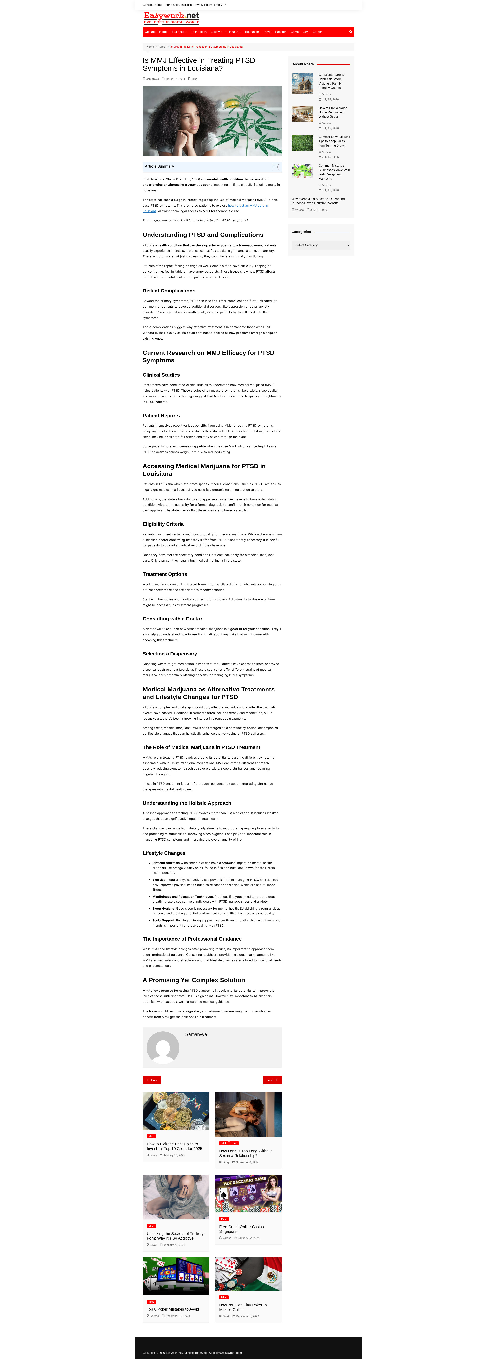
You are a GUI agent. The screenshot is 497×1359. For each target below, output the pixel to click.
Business (177, 31)
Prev (154, 1080)
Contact (148, 4)
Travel (267, 31)
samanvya (152, 78)
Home (158, 4)
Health (233, 31)
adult (224, 1143)
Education (252, 31)
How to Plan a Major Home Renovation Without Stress (333, 112)
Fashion (281, 31)
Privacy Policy (203, 4)
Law (305, 31)
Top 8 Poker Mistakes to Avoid (173, 1309)
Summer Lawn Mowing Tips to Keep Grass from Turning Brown (334, 141)
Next (270, 1080)
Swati (153, 1244)
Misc (194, 78)
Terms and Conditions (178, 4)
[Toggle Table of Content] (273, 167)
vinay (153, 1155)
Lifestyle (216, 31)
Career (317, 31)
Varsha (227, 1237)
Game (294, 31)
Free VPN (220, 4)
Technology (199, 31)
